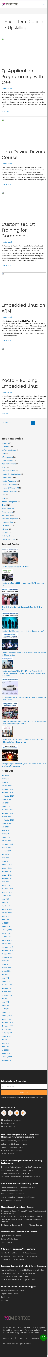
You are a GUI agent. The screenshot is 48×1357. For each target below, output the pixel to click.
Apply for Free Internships (11, 1200)
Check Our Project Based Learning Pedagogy (17, 1170)
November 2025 (7, 792)
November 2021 (7, 878)
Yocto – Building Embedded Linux (20, 383)
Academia (5, 443)
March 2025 (6, 806)
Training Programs (8, 539)
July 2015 (5, 998)
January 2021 (6, 885)
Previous (6, 423)
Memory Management (9, 502)
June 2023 (5, 858)
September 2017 (7, 957)
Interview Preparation (9, 491)
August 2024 (6, 823)
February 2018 (7, 940)
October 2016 (6, 967)
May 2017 (5, 961)
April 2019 (5, 923)
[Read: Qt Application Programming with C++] (24, 52)
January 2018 (6, 943)
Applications (6, 447)
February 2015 (7, 1016)
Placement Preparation (10, 519)
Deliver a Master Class (9, 1239)
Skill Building (6, 526)
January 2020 (7, 913)
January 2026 (7, 786)
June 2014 (5, 1043)
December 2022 (7, 871)
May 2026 (5, 779)
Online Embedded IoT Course (12, 1147)
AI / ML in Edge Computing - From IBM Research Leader (22, 1216)
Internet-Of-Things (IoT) (10, 488)
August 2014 (6, 1036)
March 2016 (6, 981)
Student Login (6, 1297)
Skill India (5, 529)
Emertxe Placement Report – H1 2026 (15, 567)
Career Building (7, 460)
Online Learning (7, 512)
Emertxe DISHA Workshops (11, 474)
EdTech (4, 467)
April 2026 (5, 782)
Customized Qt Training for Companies (18, 230)
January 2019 (6, 933)
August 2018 (6, 937)
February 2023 (7, 865)
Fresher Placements (9, 484)
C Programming (7, 457)
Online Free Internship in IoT (12, 1191)
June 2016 (5, 978)
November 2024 (7, 813)
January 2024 (7, 841)
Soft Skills (5, 532)
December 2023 (7, 844)
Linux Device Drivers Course (23, 155)
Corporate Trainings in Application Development (19, 1256)
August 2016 (6, 971)
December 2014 (7, 1022)
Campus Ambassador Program (12, 1194)
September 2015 (7, 995)
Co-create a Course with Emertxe (13, 1259)
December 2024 (7, 810)
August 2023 (6, 851)
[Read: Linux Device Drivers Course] (24, 132)
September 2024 (8, 820)
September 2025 (8, 796)
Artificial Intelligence (9, 450)
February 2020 (7, 909)
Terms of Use (23, 1338)
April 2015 (5, 1009)
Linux (3, 495)
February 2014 (7, 1057)
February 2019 (7, 930)
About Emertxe (6, 1242)
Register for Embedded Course (12, 1290)
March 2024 (6, 837)
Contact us (5, 1300)
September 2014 (8, 1033)
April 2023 (5, 861)
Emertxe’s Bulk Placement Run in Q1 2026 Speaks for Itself (23, 631)
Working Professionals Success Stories (15, 1173)
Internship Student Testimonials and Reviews (18, 1197)
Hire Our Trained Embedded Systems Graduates (19, 1253)
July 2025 (5, 803)
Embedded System (8, 471)
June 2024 (5, 830)
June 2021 (5, 882)
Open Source (6, 515)
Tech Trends (6, 536)
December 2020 (7, 889)
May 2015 (5, 1005)
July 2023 (5, 854)
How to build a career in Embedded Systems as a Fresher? (23, 1270)
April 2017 (5, 964)
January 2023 (7, 868)
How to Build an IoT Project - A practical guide (18, 1273)
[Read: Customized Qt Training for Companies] (24, 205)
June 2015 (5, 1002)
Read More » (6, 112)
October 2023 (7, 847)
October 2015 (6, 992)
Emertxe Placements (9, 481)
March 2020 (6, 906)
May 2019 (5, 920)
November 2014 (7, 1026)
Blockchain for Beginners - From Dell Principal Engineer (22, 1225)
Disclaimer (36, 1338)
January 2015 (6, 1019)
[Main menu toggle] (43, 4)
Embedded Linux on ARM (23, 308)
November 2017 (7, 950)
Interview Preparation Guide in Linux (15, 1276)
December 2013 (7, 1060)
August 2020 (6, 895)
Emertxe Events (7, 477)
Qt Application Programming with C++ (22, 76)
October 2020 (7, 892)
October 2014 (6, 1029)
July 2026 (5, 775)
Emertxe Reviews (7, 1154)
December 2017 (7, 947)
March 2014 (6, 1053)
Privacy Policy (8, 1338)
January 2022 (6, 875)
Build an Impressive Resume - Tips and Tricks (18, 1280)
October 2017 (6, 954)
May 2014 (5, 1046)
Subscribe (24, 1092)
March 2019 (6, 926)
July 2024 (5, 827)
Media (4, 498)
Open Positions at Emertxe (11, 1236)
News (4, 505)
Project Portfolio (7, 522)
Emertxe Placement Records (11, 1150)
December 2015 (7, 985)
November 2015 (7, 988)
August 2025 (6, 799)
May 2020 (5, 902)
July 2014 (5, 1040)
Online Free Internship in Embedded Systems (18, 1187)
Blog (3, 453)
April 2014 (5, 1050)
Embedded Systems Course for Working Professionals (21, 1167)
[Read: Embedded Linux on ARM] (24, 286)
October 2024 (7, 817)
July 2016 (5, 974)
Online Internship (8, 508)
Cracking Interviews (9, 464)
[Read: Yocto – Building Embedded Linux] (24, 361)
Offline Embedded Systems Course (14, 1141)
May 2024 (5, 834)
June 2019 (5, 916)
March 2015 (6, 1012)
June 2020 (5, 899)
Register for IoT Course (9, 1294)
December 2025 (7, 789)
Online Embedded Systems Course (14, 1144)
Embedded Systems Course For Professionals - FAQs (20, 1177)
